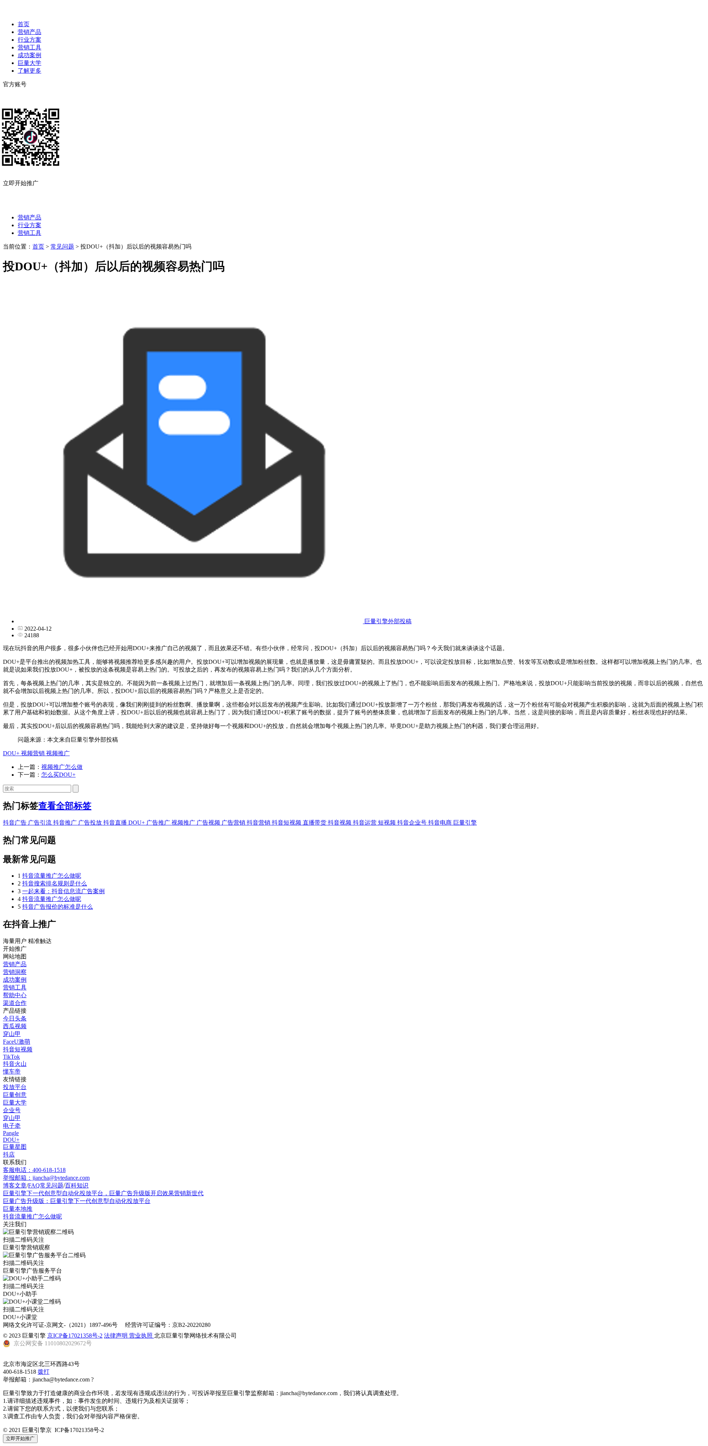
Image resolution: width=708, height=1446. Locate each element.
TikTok (11, 1057)
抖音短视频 (287, 822)
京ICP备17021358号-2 (75, 1335)
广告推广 (158, 822)
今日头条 (15, 1018)
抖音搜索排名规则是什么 (54, 883)
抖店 (9, 1154)
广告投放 (90, 822)
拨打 (43, 1372)
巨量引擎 (465, 822)
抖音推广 (65, 822)
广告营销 (234, 822)
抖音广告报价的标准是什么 (57, 907)
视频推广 (58, 753)
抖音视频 (340, 822)
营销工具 (29, 47)
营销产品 (29, 32)
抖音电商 (440, 822)
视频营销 (33, 753)
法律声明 (116, 1335)
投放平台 (15, 1087)
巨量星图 (15, 1147)
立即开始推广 (20, 1438)
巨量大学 (29, 63)
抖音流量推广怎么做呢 (51, 876)
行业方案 (29, 40)
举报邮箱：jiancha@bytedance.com (46, 1178)
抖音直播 (115, 822)
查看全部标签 (64, 806)
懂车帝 (12, 1071)
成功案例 (29, 55)
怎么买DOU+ (58, 774)
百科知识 (76, 1185)
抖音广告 (15, 822)
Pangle (11, 1133)
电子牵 (12, 1126)
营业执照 (141, 1335)
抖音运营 (365, 822)
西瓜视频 (15, 1026)
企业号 (12, 1110)
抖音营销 (259, 822)
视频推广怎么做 (62, 767)
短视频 (387, 822)
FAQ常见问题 (45, 1185)
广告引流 (40, 822)
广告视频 (209, 822)
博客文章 (15, 1185)
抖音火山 (15, 1064)
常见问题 (62, 246)
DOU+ (12, 753)
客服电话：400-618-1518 (34, 1170)
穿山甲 (12, 1034)
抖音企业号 (412, 822)
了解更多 (29, 70)
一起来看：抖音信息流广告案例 (63, 891)
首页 (24, 24)
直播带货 (315, 822)
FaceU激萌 (16, 1041)
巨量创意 (15, 1095)
